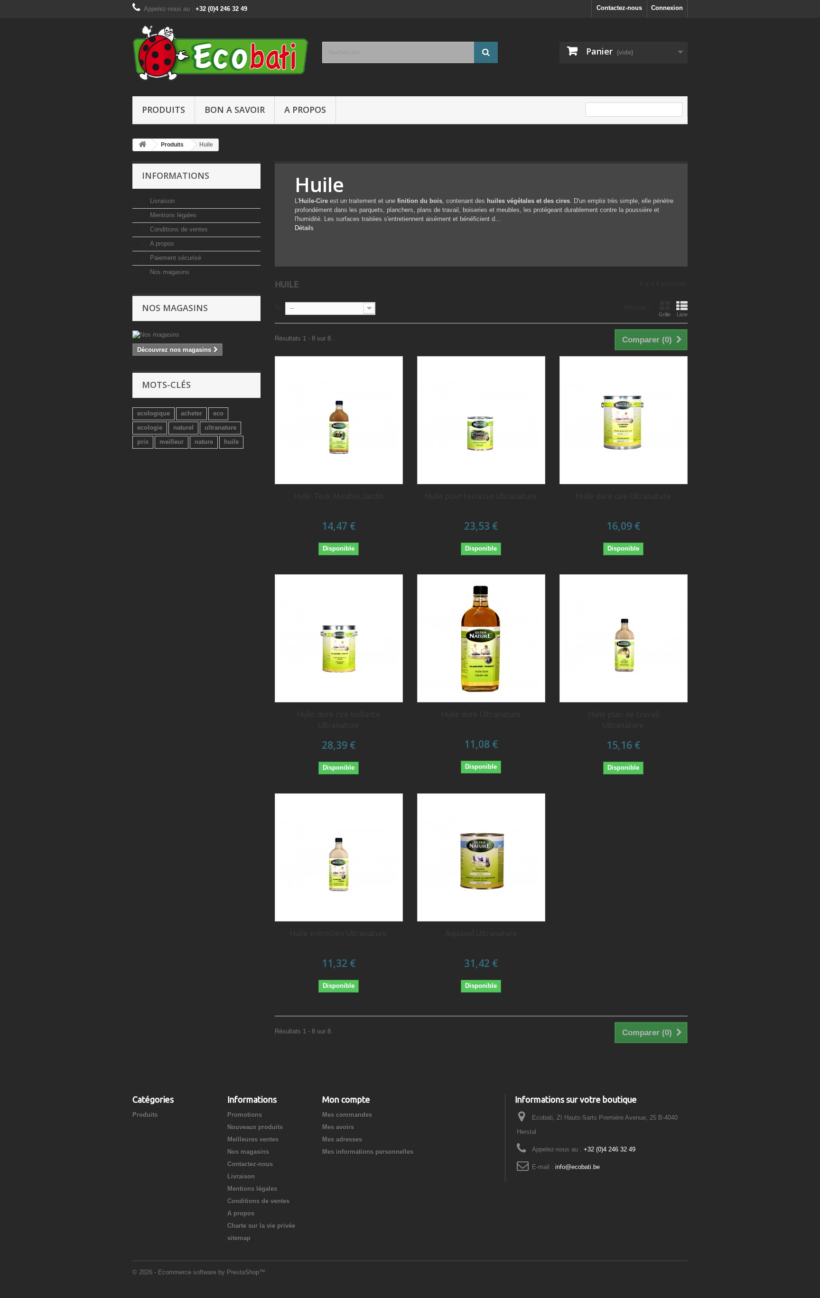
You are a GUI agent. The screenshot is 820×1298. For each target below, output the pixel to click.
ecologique (153, 413)
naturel (183, 427)
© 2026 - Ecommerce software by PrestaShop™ (198, 1272)
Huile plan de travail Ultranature (623, 719)
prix (143, 441)
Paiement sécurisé (174, 257)
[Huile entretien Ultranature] (339, 857)
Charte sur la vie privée (261, 1225)
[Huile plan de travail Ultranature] (623, 638)
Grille (665, 314)
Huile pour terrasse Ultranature (481, 495)
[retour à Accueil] (142, 145)
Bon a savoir (235, 109)
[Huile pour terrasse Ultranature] (481, 420)
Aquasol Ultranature (481, 933)
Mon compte (346, 1099)
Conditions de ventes (178, 229)
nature (204, 441)
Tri (278, 307)
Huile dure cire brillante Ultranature (339, 719)
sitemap (239, 1238)
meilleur (171, 441)
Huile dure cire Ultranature (623, 495)
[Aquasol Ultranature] (481, 857)
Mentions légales (172, 215)
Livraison (161, 200)
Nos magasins (168, 272)
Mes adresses (342, 1139)
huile (231, 441)
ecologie (149, 427)
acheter (191, 413)
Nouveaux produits (255, 1127)
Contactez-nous (619, 7)
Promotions (244, 1114)
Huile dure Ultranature (481, 713)
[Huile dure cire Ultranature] (623, 420)
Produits (163, 109)
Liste (682, 314)
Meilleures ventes (253, 1139)
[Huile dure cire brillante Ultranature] (339, 638)
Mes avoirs (338, 1127)
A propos (305, 109)
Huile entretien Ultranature (338, 933)
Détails (304, 227)
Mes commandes (347, 1114)
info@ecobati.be (577, 1166)
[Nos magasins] (196, 335)
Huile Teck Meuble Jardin (339, 495)
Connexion (667, 7)
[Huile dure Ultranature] (481, 638)
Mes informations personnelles (367, 1151)
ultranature (220, 427)
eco (218, 413)
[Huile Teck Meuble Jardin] (339, 420)
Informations (175, 175)
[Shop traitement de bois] (220, 54)
